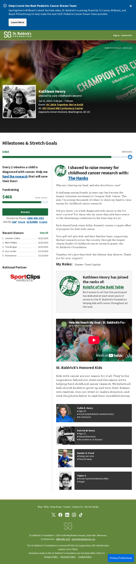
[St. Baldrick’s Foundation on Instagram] (74, 515)
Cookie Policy (85, 557)
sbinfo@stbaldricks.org (83, 539)
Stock (21, 222)
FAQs (46, 507)
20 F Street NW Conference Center (62, 108)
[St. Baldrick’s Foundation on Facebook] (60, 515)
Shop (40, 507)
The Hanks (78, 178)
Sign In (116, 35)
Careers (66, 507)
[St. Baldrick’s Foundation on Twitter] (54, 515)
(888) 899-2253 (35, 218)
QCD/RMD (32, 222)
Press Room (56, 507)
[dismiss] (131, 6)
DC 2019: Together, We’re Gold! (64, 104)
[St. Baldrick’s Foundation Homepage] (68, 527)
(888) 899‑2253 (63, 539)
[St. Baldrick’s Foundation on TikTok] (81, 515)
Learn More (17, 22)
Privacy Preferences (121, 558)
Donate (25, 212)
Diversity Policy (68, 557)
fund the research (15, 176)
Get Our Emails (91, 507)
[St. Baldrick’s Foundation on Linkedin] (67, 515)
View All (44, 232)
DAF (14, 222)
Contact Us (126, 35)
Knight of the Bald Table (103, 287)
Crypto (43, 222)
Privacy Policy (51, 557)
